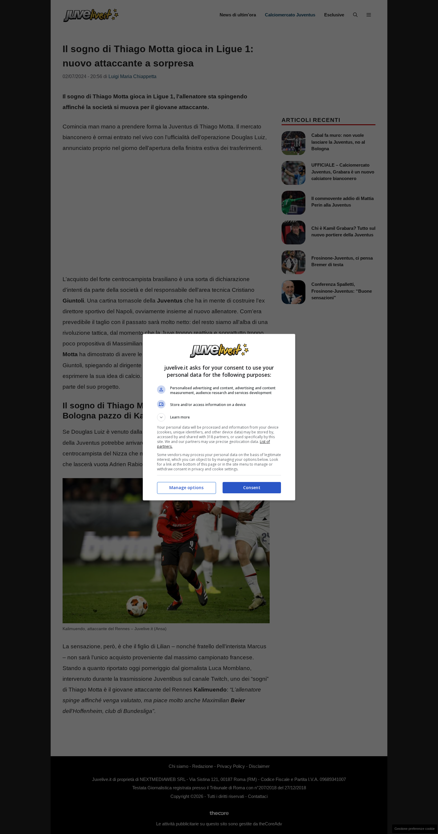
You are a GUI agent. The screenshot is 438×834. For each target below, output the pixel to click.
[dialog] (219, 417)
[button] (219, 417)
